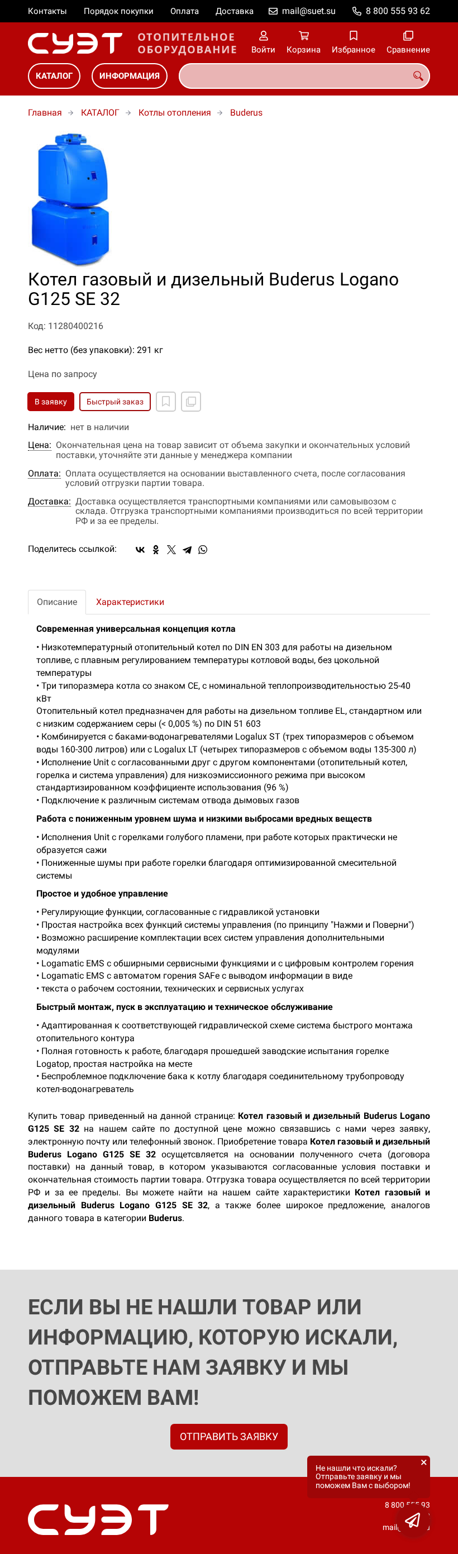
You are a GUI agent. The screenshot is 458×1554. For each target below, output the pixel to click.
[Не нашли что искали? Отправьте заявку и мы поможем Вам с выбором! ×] (413, 1520)
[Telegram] (187, 549)
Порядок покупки (119, 11)
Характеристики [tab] (130, 602)
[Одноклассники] (156, 549)
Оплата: (44, 474)
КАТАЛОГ (54, 76)
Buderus (246, 112)
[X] (171, 549)
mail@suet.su (309, 11)
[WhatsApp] (202, 549)
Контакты (47, 11)
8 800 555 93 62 (398, 11)
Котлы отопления (175, 112)
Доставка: (49, 502)
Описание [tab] (57, 602)
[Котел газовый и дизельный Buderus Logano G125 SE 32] (229, 200)
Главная (45, 112)
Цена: (39, 445)
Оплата (184, 11)
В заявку (51, 401)
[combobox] (304, 76)
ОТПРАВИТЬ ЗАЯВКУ (229, 1436)
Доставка (235, 11)
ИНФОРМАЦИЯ (129, 76)
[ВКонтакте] (140, 549)
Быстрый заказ (115, 401)
